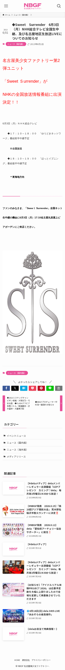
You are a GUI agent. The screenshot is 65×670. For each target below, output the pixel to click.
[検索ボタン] (59, 6)
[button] (6, 388)
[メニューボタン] (6, 6)
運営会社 (26, 660)
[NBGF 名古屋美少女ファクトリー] (32, 6)
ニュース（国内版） (15, 44)
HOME (17, 660)
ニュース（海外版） (17, 449)
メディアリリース (16, 456)
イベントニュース (16, 435)
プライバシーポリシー (41, 660)
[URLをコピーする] (58, 388)
